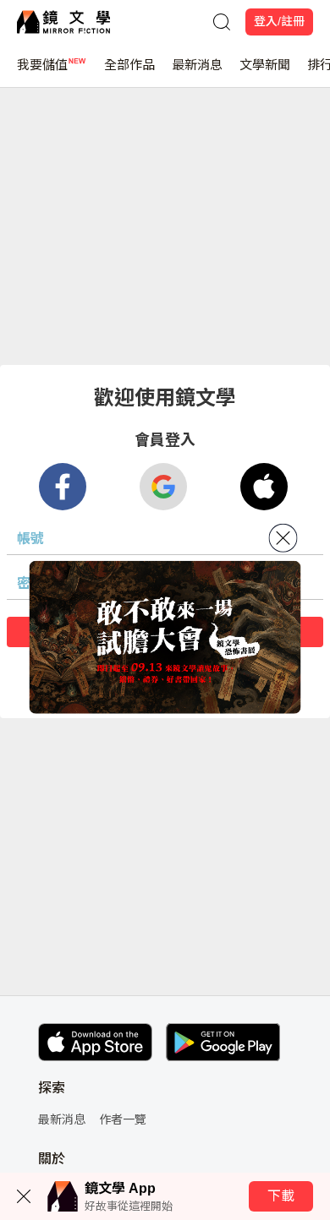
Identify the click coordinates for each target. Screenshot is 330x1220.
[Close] (283, 538)
